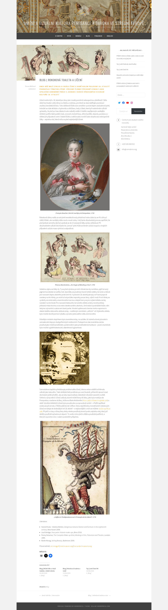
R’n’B (69, 36)
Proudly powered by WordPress (70, 606)
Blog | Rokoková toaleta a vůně (98, 595)
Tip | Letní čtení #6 (92, 569)
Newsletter (138, 111)
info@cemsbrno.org (129, 149)
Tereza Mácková (30, 86)
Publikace (98, 36)
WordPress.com (103, 606)
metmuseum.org (66, 546)
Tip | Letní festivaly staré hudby (126, 64)
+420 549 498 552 (128, 144)
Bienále (78, 36)
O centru (58, 36)
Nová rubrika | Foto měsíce (50, 595)
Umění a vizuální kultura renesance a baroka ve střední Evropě (84, 23)
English (110, 36)
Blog (88, 36)
